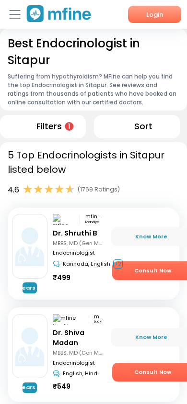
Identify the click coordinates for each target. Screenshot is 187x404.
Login (154, 14)
